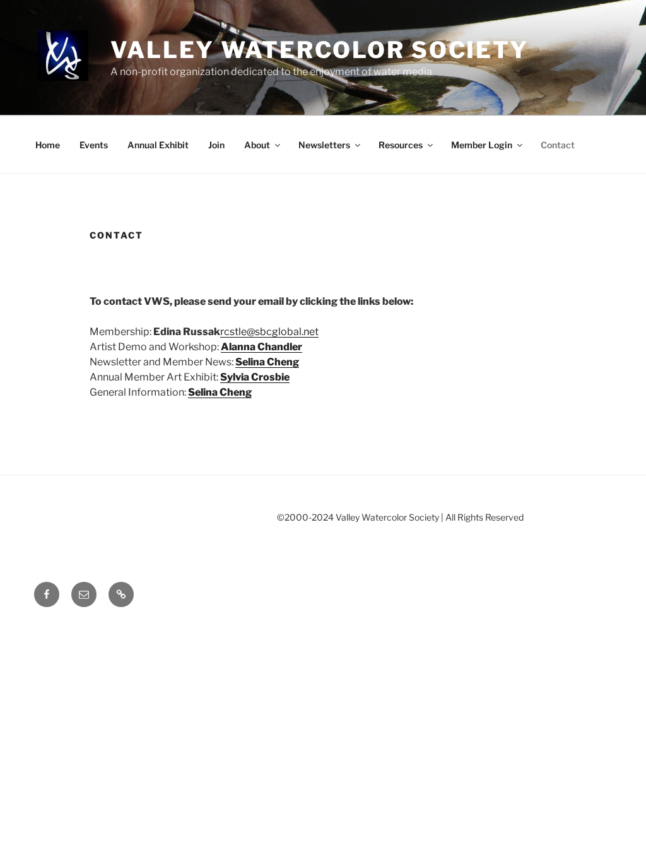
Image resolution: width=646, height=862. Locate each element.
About (257, 144)
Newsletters (324, 144)
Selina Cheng (267, 362)
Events (93, 144)
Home (47, 144)
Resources (401, 144)
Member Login (481, 144)
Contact (558, 144)
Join (216, 144)
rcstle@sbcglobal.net (269, 332)
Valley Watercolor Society (319, 50)
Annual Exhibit (158, 144)
